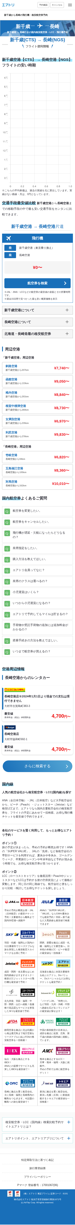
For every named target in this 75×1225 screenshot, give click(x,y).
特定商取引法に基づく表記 (37, 1160)
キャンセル (57, 5)
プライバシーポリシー (37, 1176)
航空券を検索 (38, 283)
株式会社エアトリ (22, 1199)
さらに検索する (37, 766)
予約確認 (43, 5)
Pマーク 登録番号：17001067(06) (37, 1185)
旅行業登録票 (37, 1168)
